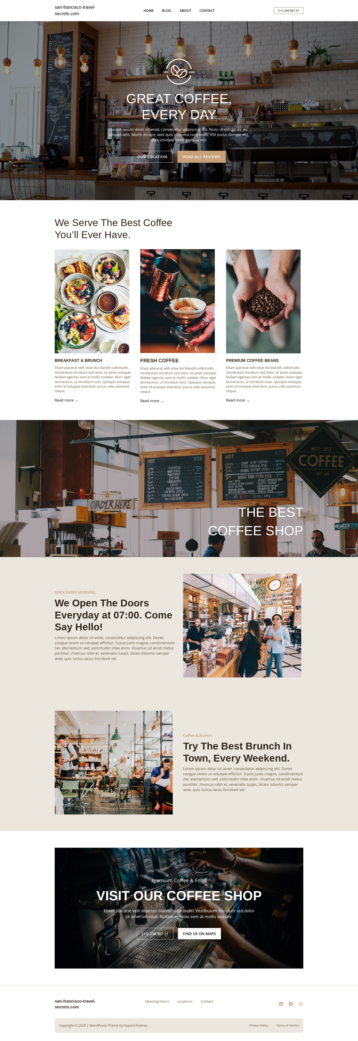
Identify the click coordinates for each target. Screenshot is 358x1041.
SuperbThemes (136, 1025)
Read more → (67, 400)
